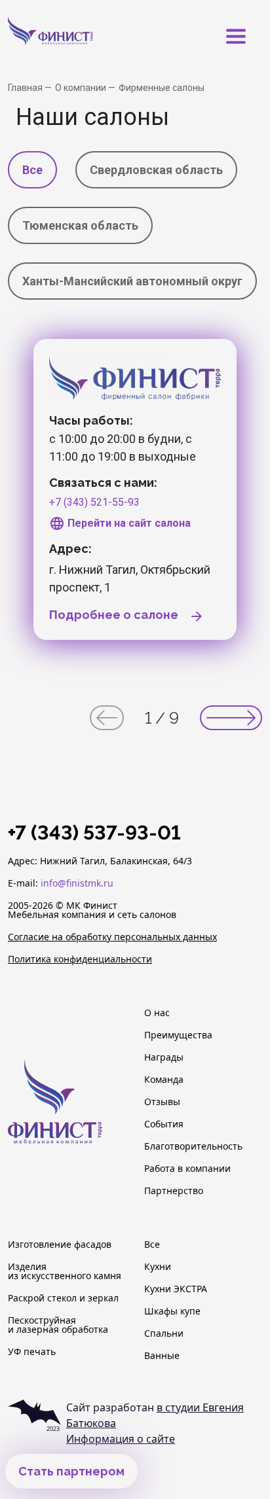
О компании (81, 87)
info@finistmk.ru (77, 883)
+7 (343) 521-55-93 (94, 502)
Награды (163, 1057)
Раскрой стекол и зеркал (63, 1298)
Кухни (157, 1266)
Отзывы (162, 1101)
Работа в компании (187, 1168)
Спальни (163, 1333)
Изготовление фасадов (59, 1244)
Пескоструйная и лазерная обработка (58, 1325)
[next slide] (231, 717)
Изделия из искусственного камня (64, 1271)
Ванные (162, 1355)
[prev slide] (107, 717)
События (163, 1124)
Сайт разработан (155, 1415)
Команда (163, 1079)
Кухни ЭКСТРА (175, 1289)
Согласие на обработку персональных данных (112, 937)
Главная (26, 87)
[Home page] (70, 36)
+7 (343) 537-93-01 (94, 832)
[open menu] (236, 36)
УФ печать (32, 1351)
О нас (157, 1012)
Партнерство (173, 1190)
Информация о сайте (120, 1439)
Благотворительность (193, 1146)
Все (152, 1244)
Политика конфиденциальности (80, 959)
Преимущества (178, 1035)
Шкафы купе (172, 1311)
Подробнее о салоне (115, 615)
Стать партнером (71, 1471)
